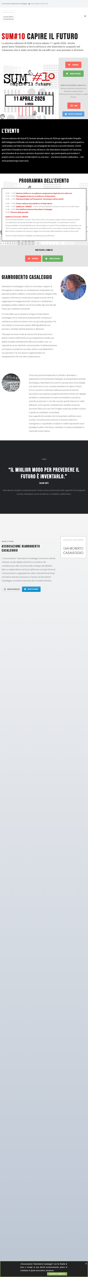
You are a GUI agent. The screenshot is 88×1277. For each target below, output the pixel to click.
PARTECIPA (75, 65)
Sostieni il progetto (57, 1274)
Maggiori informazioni (13, 589)
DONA (75, 106)
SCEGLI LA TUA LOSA (75, 74)
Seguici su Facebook (33, 589)
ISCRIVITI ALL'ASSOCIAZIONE (75, 114)
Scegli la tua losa (54, 259)
